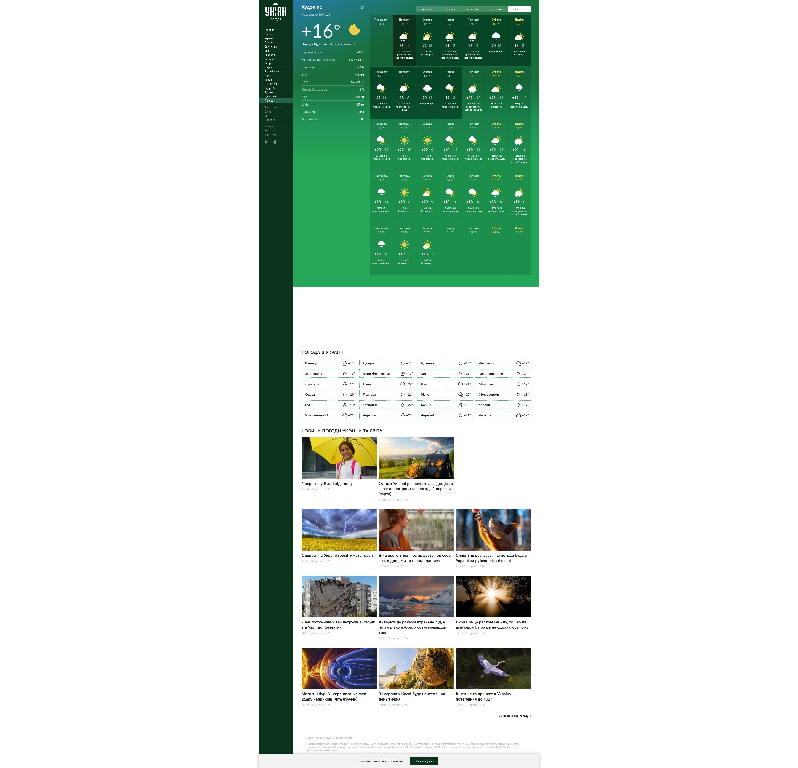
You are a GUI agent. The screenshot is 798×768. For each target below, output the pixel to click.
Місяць (519, 9)
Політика (270, 42)
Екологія (270, 55)
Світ (267, 51)
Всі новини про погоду (513, 715)
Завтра (450, 9)
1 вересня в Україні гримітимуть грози (337, 555)
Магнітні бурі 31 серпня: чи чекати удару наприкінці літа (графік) (334, 696)
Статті (268, 116)
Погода (269, 100)
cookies (397, 761)
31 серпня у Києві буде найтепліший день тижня (412, 696)
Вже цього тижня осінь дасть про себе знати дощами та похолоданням (415, 558)
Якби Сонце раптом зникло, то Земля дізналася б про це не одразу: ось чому (492, 624)
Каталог (269, 126)
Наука (268, 67)
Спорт (268, 63)
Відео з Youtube (274, 107)
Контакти (270, 130)
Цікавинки (271, 96)
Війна (268, 34)
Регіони (269, 59)
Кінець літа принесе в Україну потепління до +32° (483, 696)
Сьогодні (427, 9)
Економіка (271, 46)
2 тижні (496, 9)
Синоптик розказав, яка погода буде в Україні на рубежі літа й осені (491, 558)
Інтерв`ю (270, 120)
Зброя (268, 80)
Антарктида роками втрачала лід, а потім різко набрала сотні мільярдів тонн (412, 627)
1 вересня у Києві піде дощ (327, 483)
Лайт (267, 75)
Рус (274, 134)
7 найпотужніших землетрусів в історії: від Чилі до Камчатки (338, 624)
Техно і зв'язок (273, 71)
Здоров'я (270, 88)
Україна (269, 38)
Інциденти (271, 84)
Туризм (269, 92)
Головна (269, 30)
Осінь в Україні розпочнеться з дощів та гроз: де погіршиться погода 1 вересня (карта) (416, 488)
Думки (268, 111)
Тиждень (473, 9)
